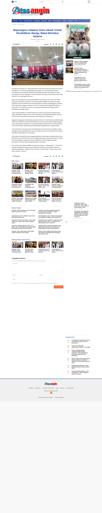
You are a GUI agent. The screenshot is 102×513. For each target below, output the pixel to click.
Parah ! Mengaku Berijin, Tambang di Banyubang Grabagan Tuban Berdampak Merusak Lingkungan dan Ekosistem (80, 353)
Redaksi (31, 388)
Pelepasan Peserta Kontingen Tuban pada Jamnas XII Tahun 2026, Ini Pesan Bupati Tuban (17, 186)
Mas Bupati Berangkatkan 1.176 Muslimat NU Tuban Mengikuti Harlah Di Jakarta (80, 373)
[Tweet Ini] (53, 44)
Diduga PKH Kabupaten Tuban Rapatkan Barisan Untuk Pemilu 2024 (80, 367)
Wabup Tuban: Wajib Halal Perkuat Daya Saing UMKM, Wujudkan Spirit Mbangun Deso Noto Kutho (31, 200)
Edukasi (70, 20)
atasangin (33, 39)
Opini (49, 20)
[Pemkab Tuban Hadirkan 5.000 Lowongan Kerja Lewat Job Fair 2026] (17, 166)
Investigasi (37, 20)
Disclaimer (38, 388)
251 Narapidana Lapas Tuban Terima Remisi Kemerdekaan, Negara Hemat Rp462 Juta (57, 172)
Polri (20, 20)
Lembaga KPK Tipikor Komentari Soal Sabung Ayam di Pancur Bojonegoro (81, 341)
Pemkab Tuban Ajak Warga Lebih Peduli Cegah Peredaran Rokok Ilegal (17, 200)
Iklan (57, 388)
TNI (75, 20)
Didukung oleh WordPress (45, 397)
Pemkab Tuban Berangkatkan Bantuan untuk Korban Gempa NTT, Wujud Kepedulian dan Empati (30, 172)
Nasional (44, 20)
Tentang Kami (70, 388)
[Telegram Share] (59, 44)
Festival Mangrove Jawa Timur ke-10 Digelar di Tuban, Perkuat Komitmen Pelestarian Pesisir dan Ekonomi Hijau (57, 200)
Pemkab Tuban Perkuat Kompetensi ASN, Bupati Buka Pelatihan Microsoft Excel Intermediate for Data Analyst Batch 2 (57, 186)
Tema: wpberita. (59, 397)
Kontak (62, 388)
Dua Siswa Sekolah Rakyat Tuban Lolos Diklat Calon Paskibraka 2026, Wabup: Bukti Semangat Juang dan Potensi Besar (43, 186)
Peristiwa (15, 20)
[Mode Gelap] (89, 1)
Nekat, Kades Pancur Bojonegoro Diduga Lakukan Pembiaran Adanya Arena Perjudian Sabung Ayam (81, 360)
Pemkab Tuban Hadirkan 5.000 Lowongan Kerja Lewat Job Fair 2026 (17, 172)
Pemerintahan (57, 20)
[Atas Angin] (32, 11)
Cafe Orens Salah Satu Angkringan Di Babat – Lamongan (81, 346)
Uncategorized (28, 20)
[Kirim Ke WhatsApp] (62, 44)
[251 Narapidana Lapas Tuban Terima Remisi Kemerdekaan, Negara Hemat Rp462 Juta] (57, 166)
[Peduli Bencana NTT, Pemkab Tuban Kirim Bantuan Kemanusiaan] (44, 166)
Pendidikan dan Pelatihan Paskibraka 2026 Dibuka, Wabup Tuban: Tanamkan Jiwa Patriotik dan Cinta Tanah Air (30, 186)
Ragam (65, 20)
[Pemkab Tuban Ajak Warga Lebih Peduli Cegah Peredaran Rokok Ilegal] (17, 193)
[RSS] (51, 393)
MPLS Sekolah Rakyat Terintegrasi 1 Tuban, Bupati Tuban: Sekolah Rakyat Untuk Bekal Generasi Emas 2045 (44, 200)
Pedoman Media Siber (48, 388)
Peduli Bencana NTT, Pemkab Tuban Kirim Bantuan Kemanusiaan (44, 172)
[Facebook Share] (50, 44)
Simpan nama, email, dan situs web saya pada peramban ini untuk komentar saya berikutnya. (35, 283)
